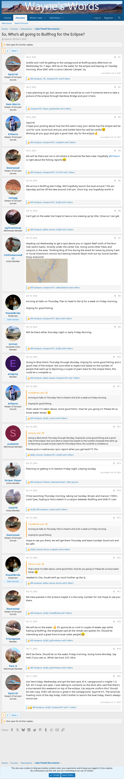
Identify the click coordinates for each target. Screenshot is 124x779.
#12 (119, 426)
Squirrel (8, 39)
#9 (119, 327)
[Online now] (13, 100)
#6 (119, 210)
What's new (36, 17)
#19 (119, 648)
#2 (119, 87)
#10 (119, 356)
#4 (119, 150)
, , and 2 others (51, 229)
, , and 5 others (53, 142)
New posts (7, 23)
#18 (119, 621)
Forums (20, 17)
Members (55, 17)
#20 (119, 676)
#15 (119, 517)
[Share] (115, 57)
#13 (119, 463)
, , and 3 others (50, 108)
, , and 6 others (55, 287)
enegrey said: (34, 433)
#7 (119, 238)
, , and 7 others (52, 172)
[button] (45, 18)
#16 (119, 557)
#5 (119, 180)
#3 (119, 117)
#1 (119, 57)
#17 (119, 591)
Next (14, 50)
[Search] (119, 18)
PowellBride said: (36, 392)
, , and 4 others (52, 455)
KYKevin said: (34, 564)
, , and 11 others (54, 707)
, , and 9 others (50, 79)
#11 (119, 386)
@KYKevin (114, 156)
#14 (119, 490)
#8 (119, 295)
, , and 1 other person (54, 482)
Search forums (21, 23)
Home (7, 17)
